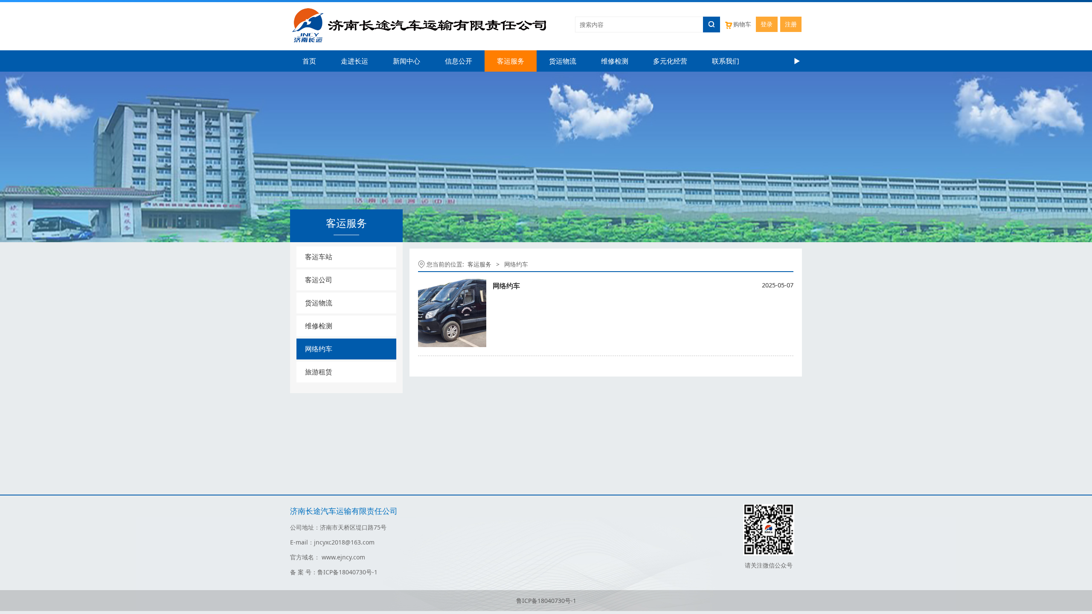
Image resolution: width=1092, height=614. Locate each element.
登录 (767, 24)
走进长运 (354, 61)
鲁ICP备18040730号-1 (546, 601)
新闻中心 (406, 61)
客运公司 (318, 279)
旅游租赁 (318, 372)
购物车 (742, 24)
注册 (791, 24)
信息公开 (458, 61)
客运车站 (318, 256)
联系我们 (725, 61)
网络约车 (318, 348)
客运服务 (510, 61)
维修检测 (614, 61)
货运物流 (562, 61)
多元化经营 (670, 61)
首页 (309, 61)
